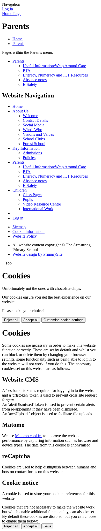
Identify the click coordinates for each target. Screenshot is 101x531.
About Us (20, 111)
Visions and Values (38, 134)
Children (19, 190)
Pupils (28, 199)
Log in (7, 9)
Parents (18, 43)
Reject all (11, 320)
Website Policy (24, 236)
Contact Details (35, 120)
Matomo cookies (28, 436)
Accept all (30, 320)
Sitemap (19, 227)
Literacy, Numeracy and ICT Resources (55, 75)
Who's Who (32, 129)
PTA (27, 70)
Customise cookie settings (63, 320)
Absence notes (35, 80)
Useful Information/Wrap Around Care (54, 66)
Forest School (34, 143)
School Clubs (34, 139)
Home (17, 39)
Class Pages (32, 195)
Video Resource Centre (42, 204)
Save (47, 526)
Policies (29, 157)
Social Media (33, 125)
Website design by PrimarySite (37, 254)
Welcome (30, 115)
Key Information (26, 148)
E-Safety (30, 84)
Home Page (11, 13)
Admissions (32, 153)
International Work (38, 209)
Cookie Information (28, 231)
